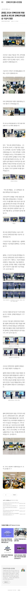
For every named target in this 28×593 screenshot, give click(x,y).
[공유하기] (7, 495)
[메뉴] (2, 2)
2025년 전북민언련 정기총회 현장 (9, 505)
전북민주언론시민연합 (14, 2)
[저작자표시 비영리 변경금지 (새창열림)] (19, 495)
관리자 (19, 590)
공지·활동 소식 (8, 500)
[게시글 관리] (9, 495)
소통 (4, 500)
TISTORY (14, 590)
